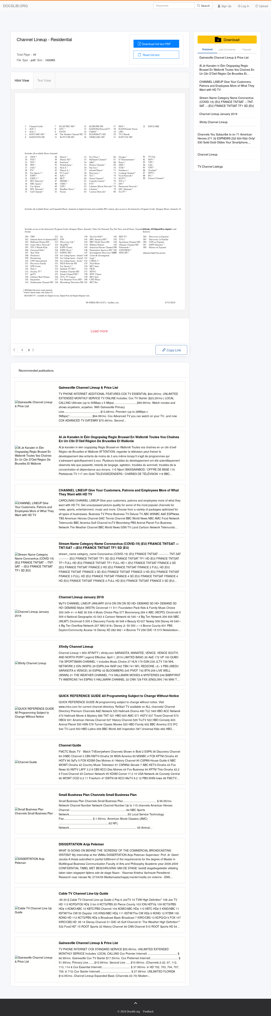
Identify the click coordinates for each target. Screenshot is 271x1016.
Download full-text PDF (156, 44)
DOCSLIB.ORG (15, 5)
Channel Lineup (207, 154)
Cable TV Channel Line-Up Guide (83, 893)
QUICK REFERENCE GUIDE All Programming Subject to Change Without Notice (119, 696)
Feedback (148, 1011)
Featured (207, 49)
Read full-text (151, 55)
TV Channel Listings (210, 166)
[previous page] (14, 349)
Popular (247, 49)
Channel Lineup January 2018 (81, 597)
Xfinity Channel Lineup (76, 647)
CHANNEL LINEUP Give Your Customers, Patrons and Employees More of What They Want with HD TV (119, 492)
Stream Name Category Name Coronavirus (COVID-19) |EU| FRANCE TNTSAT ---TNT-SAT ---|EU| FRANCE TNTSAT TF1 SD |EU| (119, 546)
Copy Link (173, 350)
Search (205, 5)
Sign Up (226, 6)
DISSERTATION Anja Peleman (81, 844)
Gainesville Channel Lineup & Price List (88, 388)
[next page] (33, 349)
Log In (244, 6)
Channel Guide (70, 745)
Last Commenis (227, 49)
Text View (44, 80)
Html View (22, 80)
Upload (263, 6)
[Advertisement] (135, 22)
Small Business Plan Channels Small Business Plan (98, 795)
